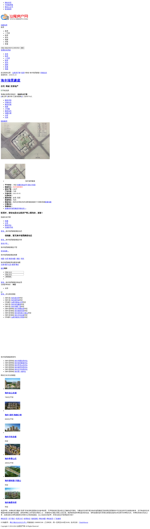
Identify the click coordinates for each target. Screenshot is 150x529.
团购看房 (4, 121)
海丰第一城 (18, 371)
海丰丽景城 (15, 300)
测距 (18, 258)
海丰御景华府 (19, 367)
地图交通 (8, 113)
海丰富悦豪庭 (16, 304)
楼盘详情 (8, 100)
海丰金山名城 (11, 393)
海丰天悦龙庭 (19, 315)
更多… (3, 231)
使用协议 (27, 518)
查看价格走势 (22, 185)
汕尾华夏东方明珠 (17, 317)
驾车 (22, 258)
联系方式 (19, 518)
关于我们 (11, 518)
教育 (6, 264)
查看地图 (48, 202)
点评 (6, 115)
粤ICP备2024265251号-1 (18, 522)
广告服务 (57, 518)
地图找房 (4, 25)
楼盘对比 (8, 225)
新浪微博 (8, 9)
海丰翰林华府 (19, 311)
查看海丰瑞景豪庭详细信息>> (15, 208)
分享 (6, 223)
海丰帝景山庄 (19, 365)
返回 (2, 268)
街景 (6, 258)
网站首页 (8, 2)
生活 (9, 264)
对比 (26, 361)
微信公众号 (9, 7)
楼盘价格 (8, 104)
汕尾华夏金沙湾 (17, 302)
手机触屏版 (9, 5)
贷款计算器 (31, 185)
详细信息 (43, 73)
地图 (2, 258)
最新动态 (8, 111)
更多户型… (5, 243)
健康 (13, 264)
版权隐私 (34, 518)
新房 (23, 73)
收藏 (6, 221)
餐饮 (17, 264)
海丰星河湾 (15, 298)
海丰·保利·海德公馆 (13, 415)
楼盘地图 (12, 258)
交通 (2, 264)
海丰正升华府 (19, 369)
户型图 (7, 109)
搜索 (22, 48)
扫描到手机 (9, 227)
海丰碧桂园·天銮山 (21, 313)
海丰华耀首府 (19, 308)
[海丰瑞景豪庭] (25, 158)
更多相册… (5, 251)
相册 (6, 107)
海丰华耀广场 (16, 306)
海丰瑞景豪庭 (10, 80)
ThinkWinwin (83, 522)
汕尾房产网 (16, 73)
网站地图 (42, 518)
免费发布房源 (6, 50)
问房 (6, 117)
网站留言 (50, 518)
